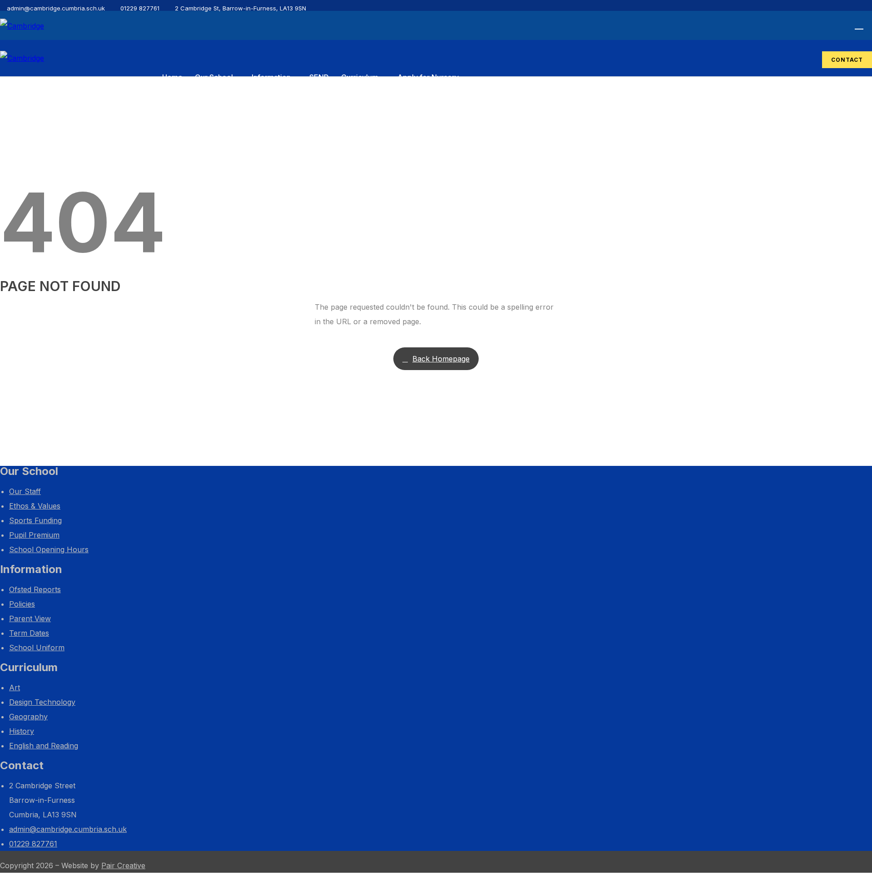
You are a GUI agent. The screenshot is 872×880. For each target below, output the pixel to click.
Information (271, 77)
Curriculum (359, 77)
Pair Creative (123, 865)
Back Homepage (441, 358)
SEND (319, 77)
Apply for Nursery (428, 77)
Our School (214, 77)
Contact (847, 59)
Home (172, 77)
